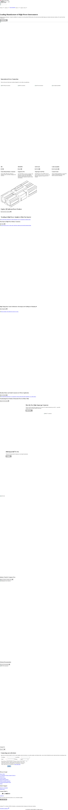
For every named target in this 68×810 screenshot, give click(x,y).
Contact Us (2, 795)
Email (3, 759)
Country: (17, 759)
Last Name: (18, 757)
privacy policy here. (18, 764)
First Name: (4, 757)
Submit (9, 766)
